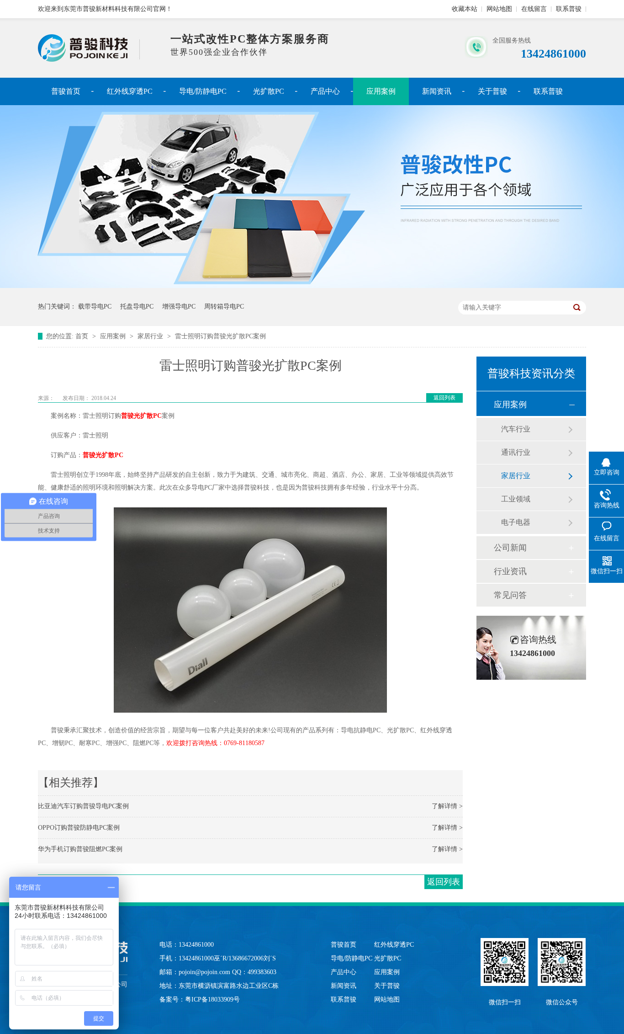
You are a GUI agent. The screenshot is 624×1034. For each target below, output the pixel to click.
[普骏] (89, 59)
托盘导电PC (136, 306)
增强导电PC (179, 306)
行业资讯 (510, 571)
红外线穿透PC (130, 91)
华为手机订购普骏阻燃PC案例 (80, 849)
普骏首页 (65, 91)
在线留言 (534, 8)
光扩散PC (268, 91)
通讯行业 (515, 452)
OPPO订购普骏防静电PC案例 (79, 827)
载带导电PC (94, 306)
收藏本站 (464, 8)
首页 (82, 336)
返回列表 (444, 397)
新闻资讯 (436, 91)
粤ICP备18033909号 (212, 999)
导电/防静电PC (203, 91)
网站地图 (499, 8)
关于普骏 (492, 91)
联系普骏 (569, 8)
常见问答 (510, 595)
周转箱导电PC (224, 306)
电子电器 (515, 522)
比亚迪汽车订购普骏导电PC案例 (83, 806)
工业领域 (515, 499)
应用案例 (381, 91)
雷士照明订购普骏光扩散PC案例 (220, 336)
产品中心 (325, 91)
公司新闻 (510, 547)
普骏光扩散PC (141, 415)
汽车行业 (515, 429)
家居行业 (151, 336)
